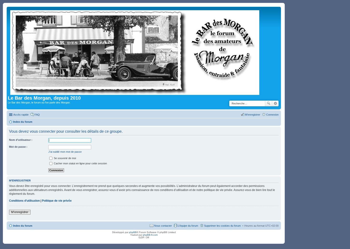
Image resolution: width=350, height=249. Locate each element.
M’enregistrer (19, 212)
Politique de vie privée (57, 200)
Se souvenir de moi (64, 158)
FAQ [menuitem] (37, 114)
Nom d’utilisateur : (20, 139)
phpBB (133, 232)
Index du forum (22, 225)
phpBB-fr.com (150, 235)
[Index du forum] (135, 51)
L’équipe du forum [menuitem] (188, 225)
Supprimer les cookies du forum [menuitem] (222, 225)
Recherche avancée (275, 103)
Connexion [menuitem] (272, 114)
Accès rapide (21, 114)
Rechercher (268, 103)
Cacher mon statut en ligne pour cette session (80, 163)
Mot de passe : (18, 146)
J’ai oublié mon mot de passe (65, 151)
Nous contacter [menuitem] (163, 225)
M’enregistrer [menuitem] (252, 114)
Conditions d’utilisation (24, 200)
